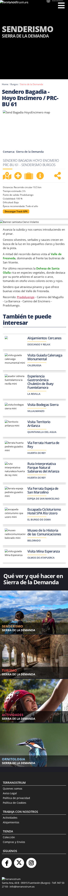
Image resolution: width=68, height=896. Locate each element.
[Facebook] (6, 861)
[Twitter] (19, 861)
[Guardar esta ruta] (18, 175)
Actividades (10, 817)
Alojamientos (11, 822)
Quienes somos (12, 788)
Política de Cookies (14, 802)
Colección (9, 837)
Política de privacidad (16, 798)
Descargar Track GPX (16, 211)
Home (5, 84)
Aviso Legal (10, 793)
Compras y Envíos (14, 842)
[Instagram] (31, 861)
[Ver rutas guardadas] (29, 176)
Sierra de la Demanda (31, 84)
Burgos (14, 84)
